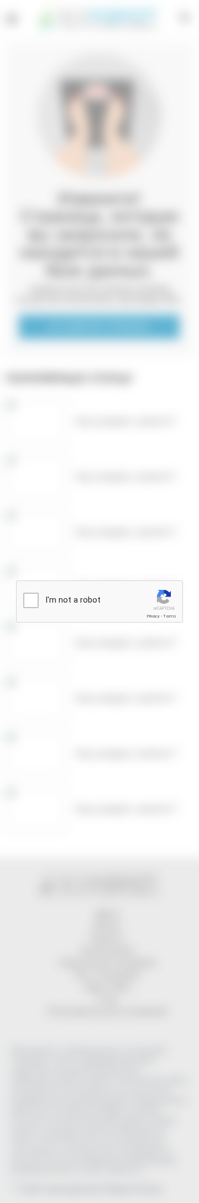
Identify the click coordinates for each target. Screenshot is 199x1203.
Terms (169, 616)
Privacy (153, 616)
